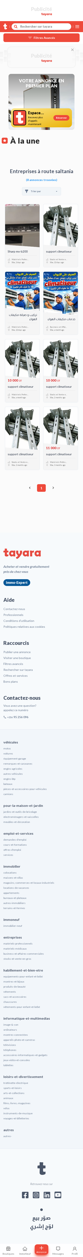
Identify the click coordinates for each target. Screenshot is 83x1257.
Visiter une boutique (17, 658)
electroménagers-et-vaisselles (21, 816)
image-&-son (10, 1024)
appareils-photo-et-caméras (19, 1039)
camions (8, 794)
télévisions (9, 1044)
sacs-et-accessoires (14, 996)
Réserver (61, 117)
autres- (7, 1136)
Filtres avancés (13, 664)
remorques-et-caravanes (17, 763)
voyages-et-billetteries (16, 1118)
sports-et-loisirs (12, 1088)
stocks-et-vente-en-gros (17, 958)
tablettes (8, 1065)
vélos (6, 1108)
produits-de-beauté (14, 986)
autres (8, 1130)
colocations (10, 872)
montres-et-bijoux (13, 981)
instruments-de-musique (18, 1113)
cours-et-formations (15, 844)
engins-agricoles (12, 768)
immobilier (11, 866)
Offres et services (15, 675)
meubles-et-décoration (16, 822)
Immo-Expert (17, 582)
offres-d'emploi (12, 849)
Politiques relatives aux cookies (24, 626)
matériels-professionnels (18, 943)
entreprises (12, 937)
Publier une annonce (17, 652)
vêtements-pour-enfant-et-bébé (21, 1006)
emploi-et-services (18, 833)
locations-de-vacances (16, 887)
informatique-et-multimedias (26, 1018)
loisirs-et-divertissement (23, 1077)
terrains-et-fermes (14, 908)
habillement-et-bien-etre (23, 970)
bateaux (7, 783)
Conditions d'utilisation (18, 620)
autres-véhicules (13, 773)
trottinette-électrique (15, 1082)
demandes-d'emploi (14, 839)
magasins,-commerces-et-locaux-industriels (28, 882)
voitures (8, 753)
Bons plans (10, 681)
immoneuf (11, 919)
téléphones (9, 1050)
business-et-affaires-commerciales (23, 953)
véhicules (10, 742)
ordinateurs (10, 1029)
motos (7, 748)
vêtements (9, 991)
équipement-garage (14, 758)
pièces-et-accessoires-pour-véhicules (25, 789)
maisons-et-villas (13, 877)
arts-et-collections (13, 1093)
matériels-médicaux (15, 948)
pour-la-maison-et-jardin (23, 805)
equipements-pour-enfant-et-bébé (23, 976)
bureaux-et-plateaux (14, 898)
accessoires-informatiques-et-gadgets (25, 1055)
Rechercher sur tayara (18, 669)
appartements (11, 892)
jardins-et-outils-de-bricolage (20, 811)
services (8, 854)
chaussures (10, 1001)
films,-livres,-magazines (16, 1103)
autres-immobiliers (14, 903)
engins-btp (9, 778)
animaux (8, 1098)
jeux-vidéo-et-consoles (16, 1060)
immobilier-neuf (12, 925)
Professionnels (13, 615)
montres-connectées (15, 1034)
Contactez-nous (14, 609)
